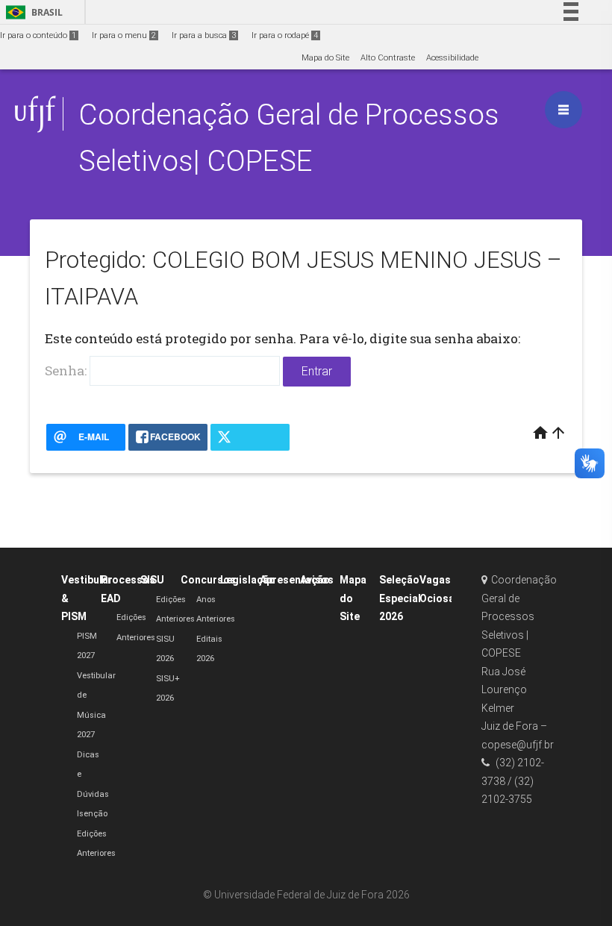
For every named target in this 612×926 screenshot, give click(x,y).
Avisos (317, 580)
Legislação (247, 580)
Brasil (31, 12)
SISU (152, 580)
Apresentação (295, 580)
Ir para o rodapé (285, 35)
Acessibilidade (452, 58)
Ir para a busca (204, 35)
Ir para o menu (124, 35)
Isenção (92, 814)
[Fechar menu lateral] (563, 109)
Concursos (208, 580)
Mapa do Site (325, 58)
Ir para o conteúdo (38, 35)
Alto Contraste (387, 58)
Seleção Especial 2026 (400, 598)
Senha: (67, 370)
